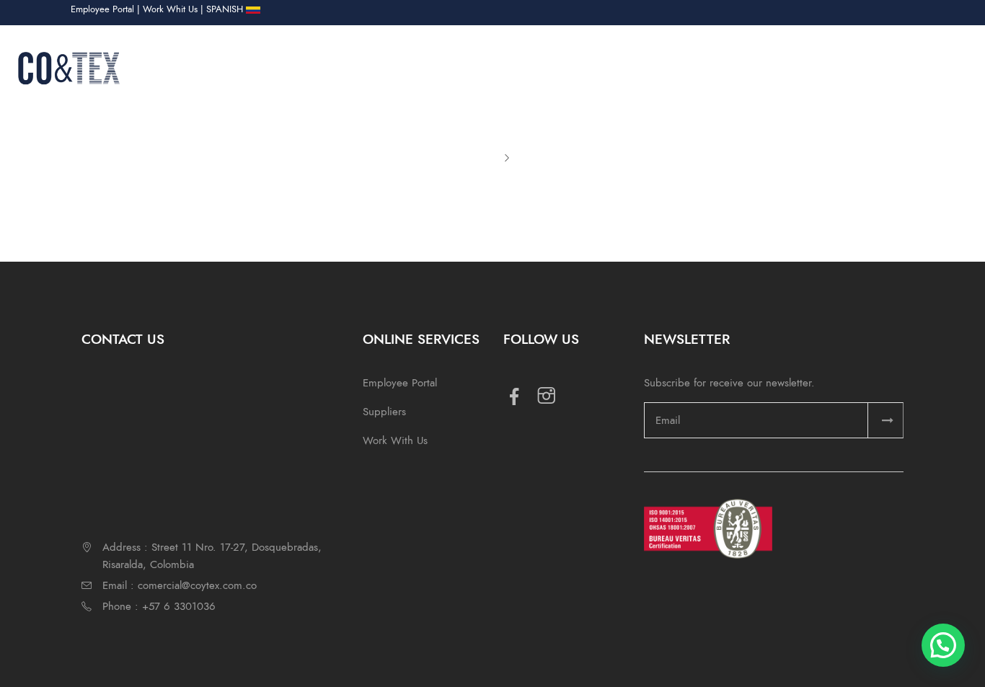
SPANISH (226, 9)
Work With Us (395, 440)
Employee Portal (102, 9)
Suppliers (384, 411)
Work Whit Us (170, 9)
